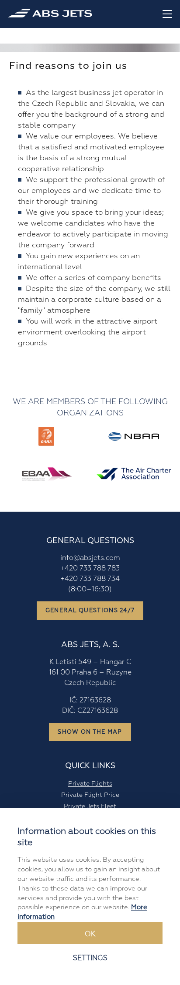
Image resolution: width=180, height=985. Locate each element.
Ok (90, 934)
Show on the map (90, 732)
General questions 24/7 (90, 610)
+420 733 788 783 (90, 568)
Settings (90, 958)
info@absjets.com (90, 557)
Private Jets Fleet (90, 806)
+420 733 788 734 (90, 578)
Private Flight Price (90, 795)
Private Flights (90, 783)
